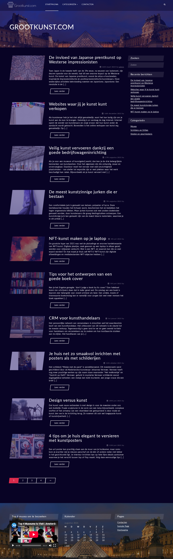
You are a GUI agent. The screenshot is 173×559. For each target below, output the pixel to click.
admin (121, 67)
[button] (165, 5)
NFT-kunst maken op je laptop (77, 239)
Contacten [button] (88, 4)
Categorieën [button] (69, 4)
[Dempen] (50, 545)
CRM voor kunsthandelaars (74, 318)
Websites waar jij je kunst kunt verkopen (145, 91)
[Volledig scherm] (54, 545)
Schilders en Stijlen (139, 130)
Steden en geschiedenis (141, 134)
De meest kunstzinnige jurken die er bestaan (144, 106)
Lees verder (59, 91)
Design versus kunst (68, 400)
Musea (134, 126)
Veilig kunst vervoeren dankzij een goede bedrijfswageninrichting (144, 99)
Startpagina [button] (51, 4)
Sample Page (123, 526)
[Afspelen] (13, 545)
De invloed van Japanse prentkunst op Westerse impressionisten (142, 83)
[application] (33, 534)
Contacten (122, 523)
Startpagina (122, 530)
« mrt (67, 546)
